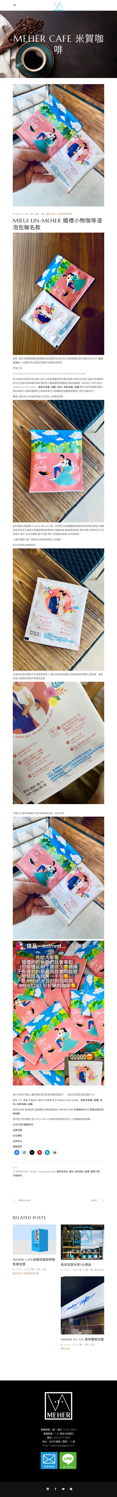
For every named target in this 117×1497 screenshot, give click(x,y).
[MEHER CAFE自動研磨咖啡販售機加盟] (34, 1239)
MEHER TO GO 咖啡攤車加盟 (82, 1339)
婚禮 (87, 1171)
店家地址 (17, 1141)
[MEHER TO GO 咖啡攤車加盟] (82, 1305)
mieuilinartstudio (46, 1171)
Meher (19, 213)
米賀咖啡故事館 (65, 213)
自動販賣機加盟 (31, 1273)
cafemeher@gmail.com (62, 1445)
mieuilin (33, 1171)
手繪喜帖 (17, 1175)
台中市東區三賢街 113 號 (62, 1441)
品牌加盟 (17, 1130)
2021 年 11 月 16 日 (83, 1344)
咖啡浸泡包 (62, 1171)
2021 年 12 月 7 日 (83, 1269)
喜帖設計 (79, 1171)
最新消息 (50, 213)
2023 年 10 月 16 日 (35, 1269)
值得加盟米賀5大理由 (76, 1265)
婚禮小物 (95, 1171)
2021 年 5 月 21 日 (35, 213)
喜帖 (71, 1171)
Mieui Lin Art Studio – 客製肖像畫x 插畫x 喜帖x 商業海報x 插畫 (47, 386)
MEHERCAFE (22, 1171)
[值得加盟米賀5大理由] (82, 1242)
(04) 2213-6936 (62, 1437)
